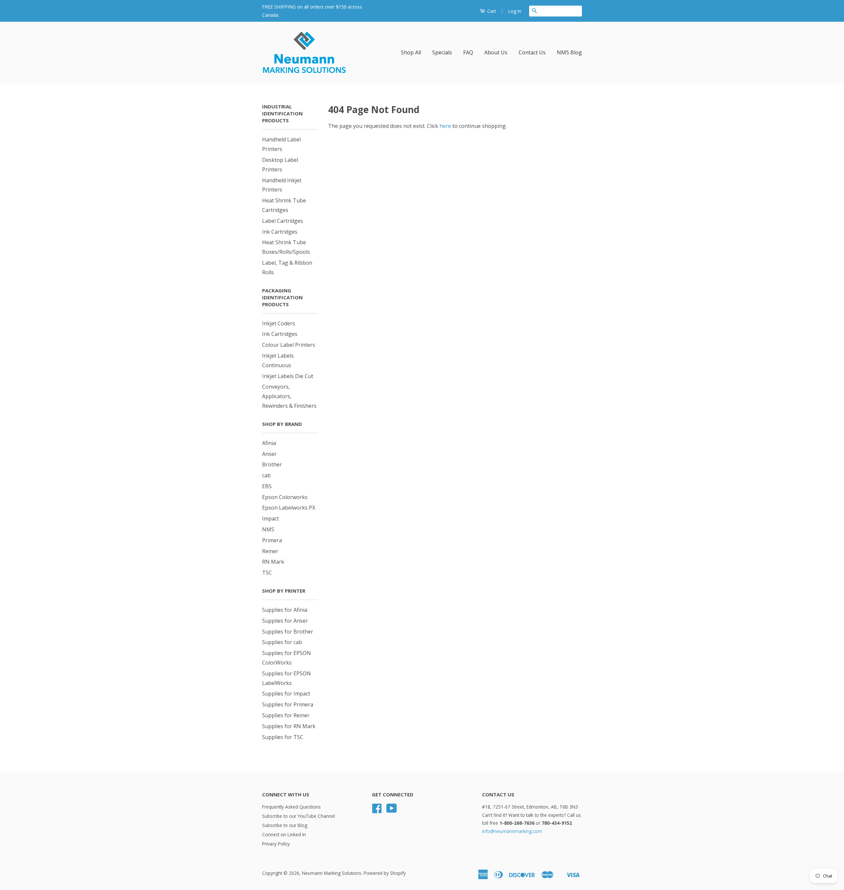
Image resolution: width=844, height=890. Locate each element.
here (445, 126)
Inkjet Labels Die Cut (287, 376)
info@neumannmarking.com (512, 831)
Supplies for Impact (286, 693)
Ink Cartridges (279, 231)
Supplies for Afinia (284, 609)
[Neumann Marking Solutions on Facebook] (377, 810)
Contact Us (532, 52)
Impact (270, 518)
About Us (495, 52)
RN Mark (273, 561)
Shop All (411, 52)
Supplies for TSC (282, 737)
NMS (268, 529)
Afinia (269, 443)
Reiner (270, 551)
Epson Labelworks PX (288, 507)
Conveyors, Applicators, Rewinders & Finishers (289, 396)
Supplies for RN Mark (289, 726)
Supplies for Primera (287, 704)
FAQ (468, 52)
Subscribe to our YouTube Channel (298, 816)
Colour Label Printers (288, 344)
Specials (442, 52)
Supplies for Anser (285, 620)
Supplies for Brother (287, 631)
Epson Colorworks (285, 497)
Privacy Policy (276, 844)
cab (266, 475)
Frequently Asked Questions (291, 807)
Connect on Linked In (284, 834)
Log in (514, 11)
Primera (272, 540)
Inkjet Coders (278, 323)
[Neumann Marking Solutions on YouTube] (391, 810)
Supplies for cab (282, 642)
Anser (269, 454)
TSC (267, 572)
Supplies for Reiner (286, 715)
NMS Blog (569, 52)
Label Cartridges (282, 220)
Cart (491, 11)
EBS (267, 486)
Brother (272, 464)
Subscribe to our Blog (284, 825)
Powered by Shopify (385, 873)
